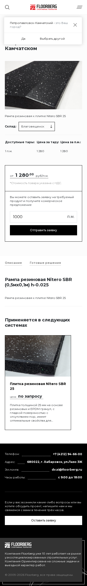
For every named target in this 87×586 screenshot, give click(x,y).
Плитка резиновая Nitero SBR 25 (38, 386)
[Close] (75, 25)
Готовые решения (45, 263)
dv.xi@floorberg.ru (67, 469)
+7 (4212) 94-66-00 (67, 454)
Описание (13, 263)
